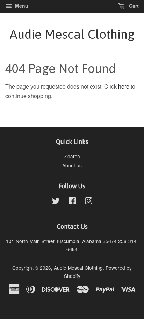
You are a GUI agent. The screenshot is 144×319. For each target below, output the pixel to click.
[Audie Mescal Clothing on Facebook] (72, 201)
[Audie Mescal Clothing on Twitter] (56, 201)
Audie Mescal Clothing (72, 34)
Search (72, 156)
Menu (21, 5)
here (123, 86)
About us (72, 165)
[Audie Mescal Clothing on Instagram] (88, 201)
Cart (133, 5)
